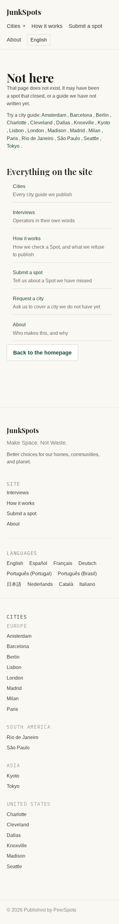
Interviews (24, 212)
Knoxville (84, 122)
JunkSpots (24, 12)
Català (66, 584)
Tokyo (13, 146)
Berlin (102, 115)
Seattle (91, 138)
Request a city (28, 298)
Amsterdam (53, 115)
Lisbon (16, 130)
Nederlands (40, 584)
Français (62, 563)
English (15, 563)
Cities (13, 26)
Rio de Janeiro (37, 138)
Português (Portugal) (29, 573)
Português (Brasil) (77, 573)
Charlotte (17, 122)
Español (38, 563)
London (35, 130)
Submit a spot (85, 26)
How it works (47, 26)
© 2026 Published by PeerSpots (41, 909)
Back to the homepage (42, 353)
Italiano (87, 584)
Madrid (77, 130)
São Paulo (68, 138)
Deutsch (87, 563)
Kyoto (104, 122)
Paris (12, 138)
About (14, 40)
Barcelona (81, 115)
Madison (57, 130)
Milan (94, 130)
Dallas (63, 122)
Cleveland (41, 122)
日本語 (14, 584)
